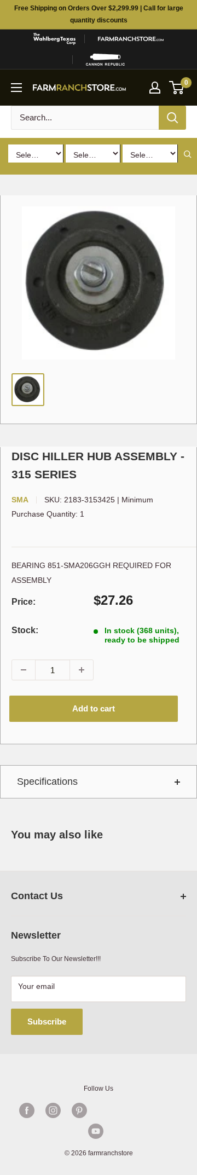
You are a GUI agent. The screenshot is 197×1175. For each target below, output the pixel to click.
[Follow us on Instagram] (53, 1110)
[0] (177, 87)
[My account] (154, 88)
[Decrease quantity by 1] (23, 670)
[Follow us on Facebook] (26, 1110)
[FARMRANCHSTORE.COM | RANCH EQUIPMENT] (131, 39)
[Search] (172, 118)
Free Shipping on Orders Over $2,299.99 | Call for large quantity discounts (98, 14)
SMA (19, 499)
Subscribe (46, 1021)
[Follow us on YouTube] (95, 1131)
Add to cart (93, 708)
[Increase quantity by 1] (81, 670)
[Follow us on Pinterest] (79, 1110)
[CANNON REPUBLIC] (105, 60)
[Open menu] (16, 87)
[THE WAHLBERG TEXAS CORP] (54, 39)
